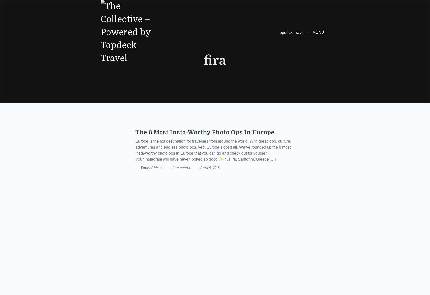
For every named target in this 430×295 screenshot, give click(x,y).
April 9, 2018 (209, 167)
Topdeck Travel (291, 32)
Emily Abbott (151, 167)
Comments (180, 167)
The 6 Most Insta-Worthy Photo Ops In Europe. (205, 132)
